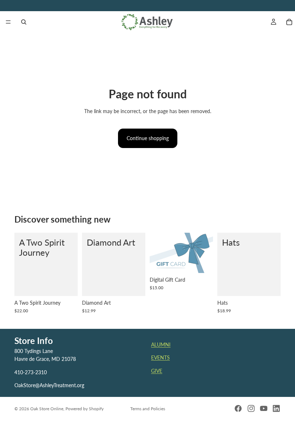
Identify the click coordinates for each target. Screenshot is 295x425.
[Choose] (134, 284)
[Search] (24, 22)
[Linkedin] (276, 408)
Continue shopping (148, 138)
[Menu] (8, 22)
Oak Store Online (46, 408)
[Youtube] (263, 408)
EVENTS (160, 357)
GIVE (156, 371)
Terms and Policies (147, 408)
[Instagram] (251, 408)
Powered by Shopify (84, 408)
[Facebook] (238, 408)
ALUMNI (161, 344)
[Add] (66, 284)
